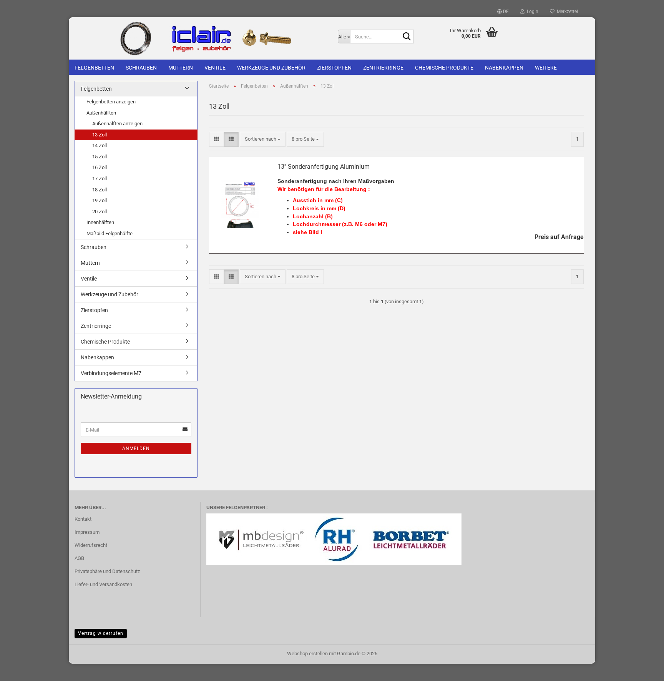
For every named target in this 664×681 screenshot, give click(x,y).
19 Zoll (99, 200)
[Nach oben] (642, 669)
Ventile (215, 68)
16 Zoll (99, 167)
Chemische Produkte (444, 68)
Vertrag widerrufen (100, 633)
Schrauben (141, 68)
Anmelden (136, 448)
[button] (503, 11)
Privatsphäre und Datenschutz (107, 571)
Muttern (180, 68)
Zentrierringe (383, 68)
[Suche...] (406, 37)
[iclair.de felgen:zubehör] (200, 38)
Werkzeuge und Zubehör (271, 68)
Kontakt (83, 519)
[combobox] (263, 139)
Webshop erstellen (307, 653)
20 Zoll (99, 211)
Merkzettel (566, 11)
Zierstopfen (334, 68)
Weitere (546, 68)
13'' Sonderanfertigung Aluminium (323, 166)
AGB (79, 558)
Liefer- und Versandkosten (103, 584)
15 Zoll (99, 156)
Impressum (87, 532)
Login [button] (531, 11)
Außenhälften (101, 113)
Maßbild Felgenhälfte (109, 233)
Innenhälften (100, 222)
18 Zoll (99, 190)
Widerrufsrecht (91, 545)
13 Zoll (99, 135)
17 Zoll (99, 178)
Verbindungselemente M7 (111, 373)
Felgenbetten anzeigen (111, 102)
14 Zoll (99, 145)
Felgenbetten (94, 68)
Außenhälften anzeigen (117, 123)
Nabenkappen (504, 68)
